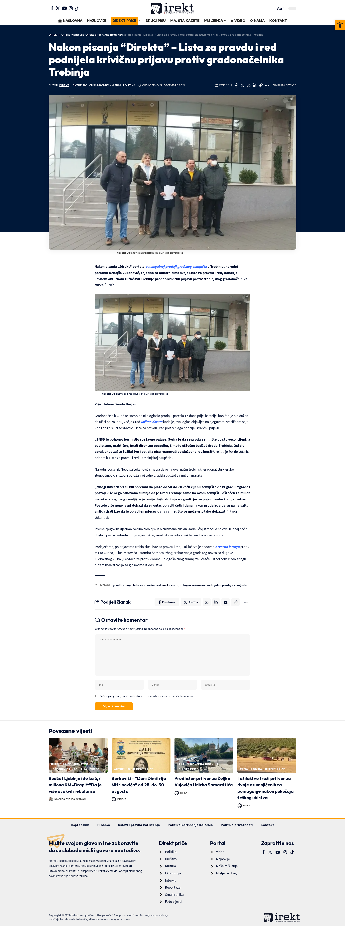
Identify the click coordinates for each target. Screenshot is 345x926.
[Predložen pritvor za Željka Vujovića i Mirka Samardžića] (203, 755)
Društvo (81, 764)
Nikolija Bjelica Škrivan (70, 799)
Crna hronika (99, 85)
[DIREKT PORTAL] (172, 8)
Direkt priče (61, 764)
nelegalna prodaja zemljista (227, 585)
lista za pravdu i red (147, 585)
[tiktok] (76, 9)
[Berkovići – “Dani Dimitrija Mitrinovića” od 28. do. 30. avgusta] (141, 755)
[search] (272, 8)
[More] (267, 85)
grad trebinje (122, 585)
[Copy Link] (261, 85)
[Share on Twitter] (242, 85)
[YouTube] (64, 8)
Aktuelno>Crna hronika (198, 764)
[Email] (225, 602)
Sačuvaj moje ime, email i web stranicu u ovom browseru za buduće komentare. (147, 696)
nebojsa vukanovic (193, 585)
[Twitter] (58, 8)
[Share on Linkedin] (254, 85)
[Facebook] (52, 8)
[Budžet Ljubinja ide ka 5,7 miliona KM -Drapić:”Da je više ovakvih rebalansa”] (78, 755)
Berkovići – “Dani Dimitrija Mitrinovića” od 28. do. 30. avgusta (139, 785)
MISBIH (116, 85)
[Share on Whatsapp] (248, 85)
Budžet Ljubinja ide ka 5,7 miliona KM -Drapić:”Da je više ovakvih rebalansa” (75, 785)
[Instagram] (71, 8)
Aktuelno (80, 85)
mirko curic (170, 585)
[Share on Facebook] (236, 85)
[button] (340, 25)
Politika (129, 85)
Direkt (64, 85)
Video (94, 769)
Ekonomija (61, 769)
